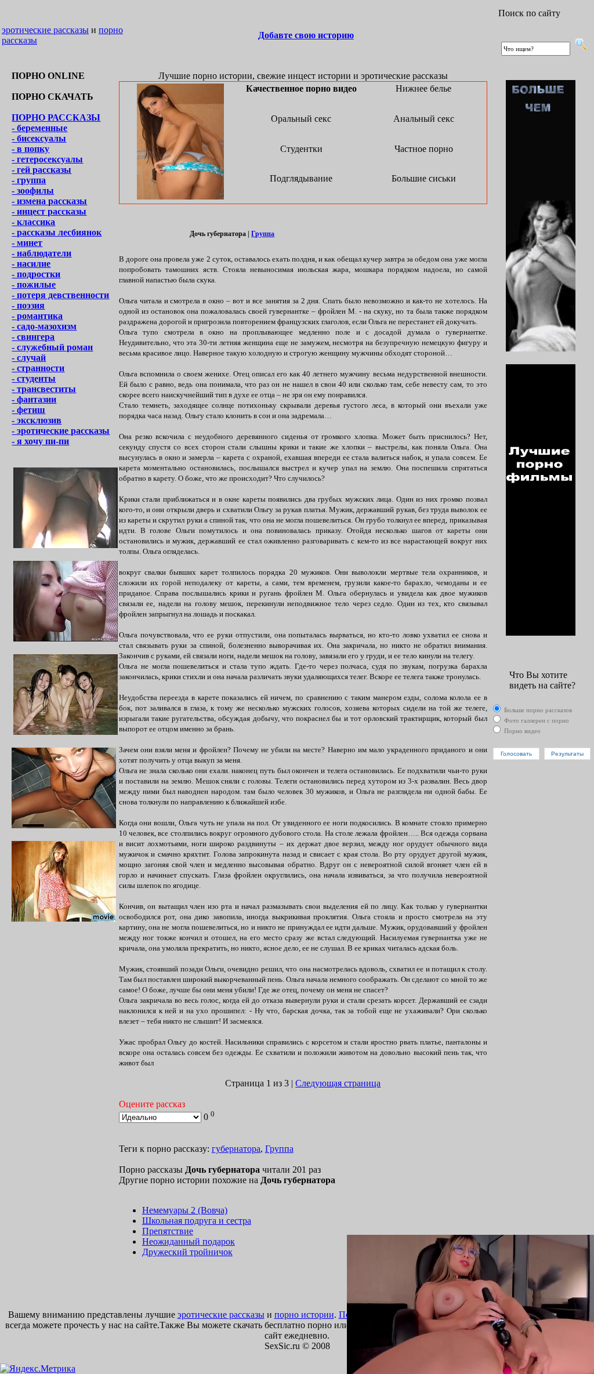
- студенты (34, 378)
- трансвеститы (44, 389)
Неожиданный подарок (188, 1241)
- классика (33, 222)
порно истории (304, 1314)
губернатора (236, 1149)
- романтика (37, 316)
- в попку (30, 149)
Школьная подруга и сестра (196, 1221)
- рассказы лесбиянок (57, 232)
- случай (29, 357)
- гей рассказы (41, 170)
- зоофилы (33, 190)
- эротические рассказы (61, 431)
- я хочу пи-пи (40, 441)
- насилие (31, 264)
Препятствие (167, 1231)
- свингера (33, 337)
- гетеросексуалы (47, 159)
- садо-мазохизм (44, 326)
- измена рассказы (49, 201)
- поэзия (28, 305)
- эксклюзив (36, 420)
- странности (38, 368)
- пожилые (34, 284)
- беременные (39, 128)
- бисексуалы (39, 138)
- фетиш (28, 410)
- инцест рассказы (49, 211)
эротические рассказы (45, 30)
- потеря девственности (60, 295)
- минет (27, 243)
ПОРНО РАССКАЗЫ (56, 117)
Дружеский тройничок (187, 1252)
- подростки (36, 274)
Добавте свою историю (306, 35)
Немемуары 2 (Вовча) (184, 1210)
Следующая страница (338, 1083)
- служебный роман (52, 347)
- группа (29, 180)
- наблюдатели (41, 253)
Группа (262, 234)
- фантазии (34, 399)
